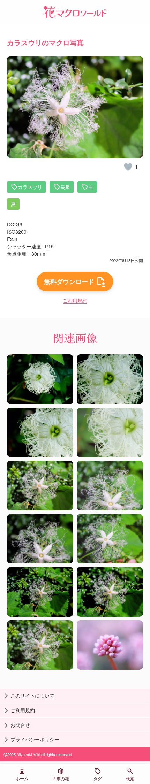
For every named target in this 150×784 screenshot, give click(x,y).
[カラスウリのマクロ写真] (40, 485)
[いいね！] (128, 167)
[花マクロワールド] (75, 12)
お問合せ (20, 724)
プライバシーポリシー (34, 739)
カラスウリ (30, 186)
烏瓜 (65, 186)
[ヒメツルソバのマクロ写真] (110, 645)
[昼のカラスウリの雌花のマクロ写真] (40, 379)
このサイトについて (32, 695)
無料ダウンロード (69, 281)
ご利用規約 (75, 300)
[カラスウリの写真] (40, 592)
